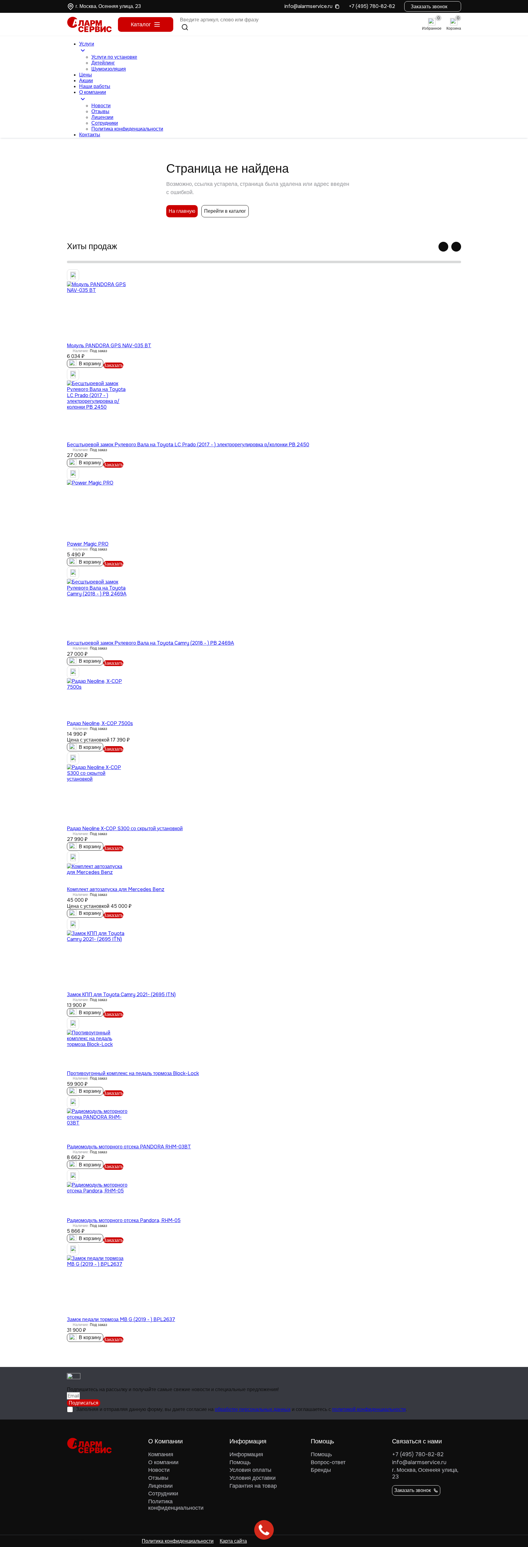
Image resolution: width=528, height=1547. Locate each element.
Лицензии (102, 117)
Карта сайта (233, 1541)
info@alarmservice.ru (308, 6)
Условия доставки (252, 1478)
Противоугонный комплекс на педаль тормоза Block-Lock (133, 1073)
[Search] (184, 27)
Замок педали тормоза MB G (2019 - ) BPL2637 (121, 1319)
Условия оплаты (250, 1470)
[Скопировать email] (337, 6)
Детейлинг (103, 63)
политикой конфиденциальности (369, 1409)
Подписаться (83, 1403)
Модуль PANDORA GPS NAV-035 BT (109, 345)
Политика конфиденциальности (127, 129)
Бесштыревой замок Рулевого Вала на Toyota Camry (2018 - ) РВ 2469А (150, 643)
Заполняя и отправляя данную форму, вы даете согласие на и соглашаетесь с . (241, 1409)
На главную (182, 211)
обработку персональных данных (253, 1409)
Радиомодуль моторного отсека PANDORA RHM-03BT (129, 1147)
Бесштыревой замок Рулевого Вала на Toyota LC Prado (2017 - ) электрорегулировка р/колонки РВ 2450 (188, 444)
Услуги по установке (114, 57)
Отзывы (100, 111)
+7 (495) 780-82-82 (372, 6)
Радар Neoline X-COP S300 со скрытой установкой (125, 828)
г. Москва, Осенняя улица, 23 (425, 1473)
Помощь (240, 1462)
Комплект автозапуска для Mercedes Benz (115, 889)
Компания (160, 1454)
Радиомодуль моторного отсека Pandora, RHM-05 (124, 1220)
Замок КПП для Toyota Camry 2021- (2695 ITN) (121, 994)
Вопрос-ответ (328, 1462)
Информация (246, 1454)
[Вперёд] (456, 247)
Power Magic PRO (87, 544)
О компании (163, 1462)
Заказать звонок (429, 6)
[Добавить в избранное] (73, 275)
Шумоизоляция (108, 69)
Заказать (113, 365)
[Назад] (443, 247)
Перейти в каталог (225, 211)
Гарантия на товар (253, 1486)
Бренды (321, 1470)
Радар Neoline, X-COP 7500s (100, 723)
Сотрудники (104, 123)
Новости (101, 105)
